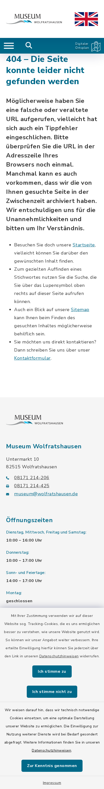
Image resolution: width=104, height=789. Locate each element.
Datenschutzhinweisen (59, 656)
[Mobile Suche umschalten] (29, 46)
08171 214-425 (31, 486)
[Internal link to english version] (86, 19)
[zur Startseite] (34, 19)
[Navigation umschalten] (9, 46)
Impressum (52, 782)
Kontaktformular (32, 358)
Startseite (84, 245)
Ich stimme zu (52, 671)
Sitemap (80, 310)
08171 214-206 (31, 478)
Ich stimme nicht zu (52, 691)
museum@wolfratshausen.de (46, 494)
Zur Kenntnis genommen (52, 766)
